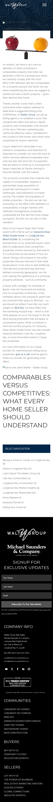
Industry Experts (15, 795)
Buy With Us (11, 750)
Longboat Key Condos (17, 713)
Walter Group (27, 114)
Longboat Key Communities (18, 483)
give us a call (23, 354)
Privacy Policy (43, 610)
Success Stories (14, 787)
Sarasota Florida (12, 502)
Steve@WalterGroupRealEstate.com (16, 661)
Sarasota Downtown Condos (22, 721)
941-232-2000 (23, 653)
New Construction (16, 733)
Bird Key (19, 307)
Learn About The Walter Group (20, 473)
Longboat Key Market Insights (19, 488)
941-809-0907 (10, 653)
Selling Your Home (13, 507)
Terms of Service (7, 613)
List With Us (11, 776)
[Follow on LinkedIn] (23, 669)
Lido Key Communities (15, 478)
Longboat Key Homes (17, 709)
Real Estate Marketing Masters (23, 783)
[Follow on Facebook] (17, 669)
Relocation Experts (16, 758)
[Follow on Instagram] (29, 669)
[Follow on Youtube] (6, 669)
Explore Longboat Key (15, 468)
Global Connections (16, 791)
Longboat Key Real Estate (17, 28)
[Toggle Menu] (44, 5)
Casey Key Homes (14, 725)
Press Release (10, 497)
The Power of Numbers (18, 779)
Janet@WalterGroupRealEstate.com (16, 658)
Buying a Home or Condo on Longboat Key (26, 460)
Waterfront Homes (16, 729)
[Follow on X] (12, 669)
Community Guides (15, 754)
